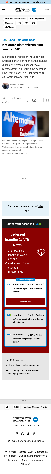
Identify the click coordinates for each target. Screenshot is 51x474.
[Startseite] (7, 407)
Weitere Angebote (31, 365)
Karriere (22, 451)
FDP (26, 23)
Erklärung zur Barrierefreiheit (32, 455)
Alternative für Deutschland (15, 19)
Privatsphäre (10, 451)
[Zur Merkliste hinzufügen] (47, 100)
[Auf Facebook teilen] (27, 100)
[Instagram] (17, 433)
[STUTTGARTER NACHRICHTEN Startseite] (25, 10)
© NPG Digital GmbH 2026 (25, 425)
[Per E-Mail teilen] (34, 100)
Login (46, 10)
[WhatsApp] (22, 433)
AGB (30, 451)
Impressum (37, 460)
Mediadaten (10, 455)
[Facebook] (34, 433)
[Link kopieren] (22, 100)
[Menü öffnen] (3, 10)
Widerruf (25, 464)
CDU (19, 23)
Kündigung (13, 460)
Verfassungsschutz (37, 19)
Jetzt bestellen (25, 301)
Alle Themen (9, 27)
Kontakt (25, 460)
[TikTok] (28, 433)
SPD (33, 23)
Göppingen (9, 23)
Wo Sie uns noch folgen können (28, 441)
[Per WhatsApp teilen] (39, 100)
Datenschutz (41, 451)
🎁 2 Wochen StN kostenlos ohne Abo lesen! (25, 2)
